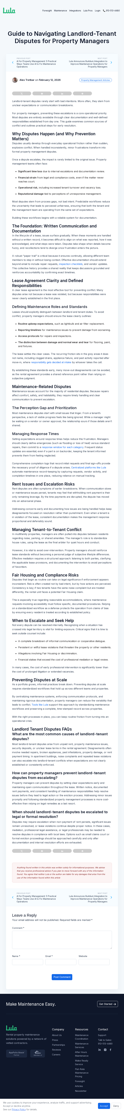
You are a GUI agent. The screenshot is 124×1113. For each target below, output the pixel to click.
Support (102, 1035)
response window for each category (62, 447)
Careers (56, 1054)
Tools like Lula (40, 704)
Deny (116, 1105)
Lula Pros (88, 10)
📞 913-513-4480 (111, 10)
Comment (18, 927)
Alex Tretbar (27, 79)
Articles (79, 1086)
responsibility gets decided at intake (51, 362)
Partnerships (58, 1044)
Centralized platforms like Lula (88, 467)
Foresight (47, 10)
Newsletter (80, 1090)
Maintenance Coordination (81, 1037)
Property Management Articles (95, 80)
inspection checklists (71, 264)
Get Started (105, 1003)
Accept (104, 1105)
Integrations (75, 10)
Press (55, 1040)
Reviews (56, 1049)
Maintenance (60, 10)
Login (97, 10)
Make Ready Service (81, 1062)
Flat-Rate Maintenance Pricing (81, 1073)
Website (83, 956)
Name (16, 956)
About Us (57, 1035)
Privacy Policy (19, 1109)
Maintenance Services (81, 1045)
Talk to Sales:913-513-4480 (105, 1042)
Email (49, 956)
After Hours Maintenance (81, 1054)
